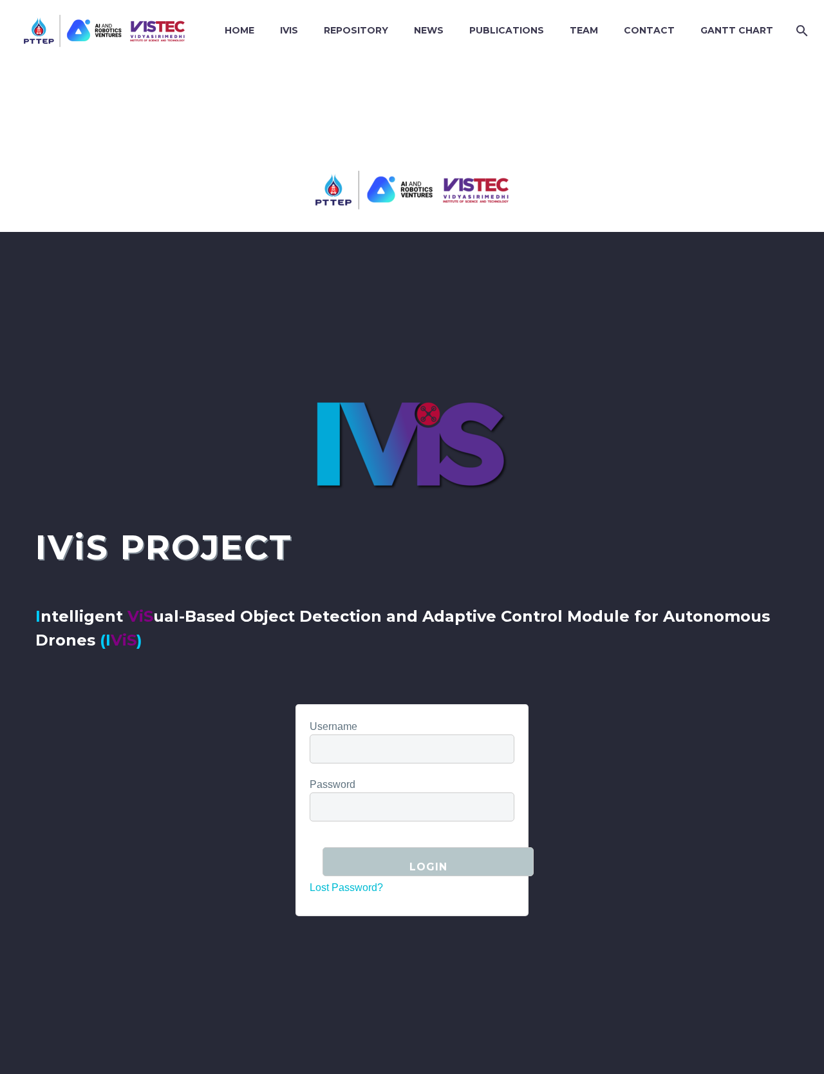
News (429, 30)
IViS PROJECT (163, 547)
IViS (289, 30)
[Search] (799, 30)
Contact (649, 30)
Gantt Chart (736, 30)
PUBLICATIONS (506, 30)
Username (333, 726)
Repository (356, 30)
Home (239, 30)
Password (332, 784)
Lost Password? (346, 887)
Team (584, 30)
